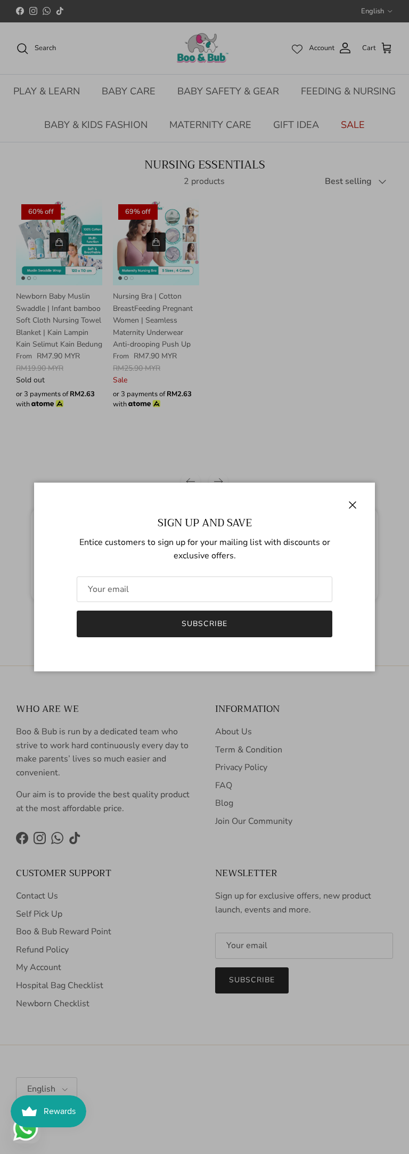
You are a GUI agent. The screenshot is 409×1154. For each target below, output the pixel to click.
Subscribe (204, 624)
